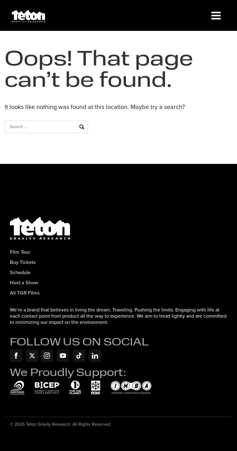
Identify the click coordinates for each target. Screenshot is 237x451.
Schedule (20, 272)
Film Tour (20, 252)
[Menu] (216, 15)
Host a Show (24, 283)
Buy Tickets (23, 262)
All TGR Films (25, 293)
